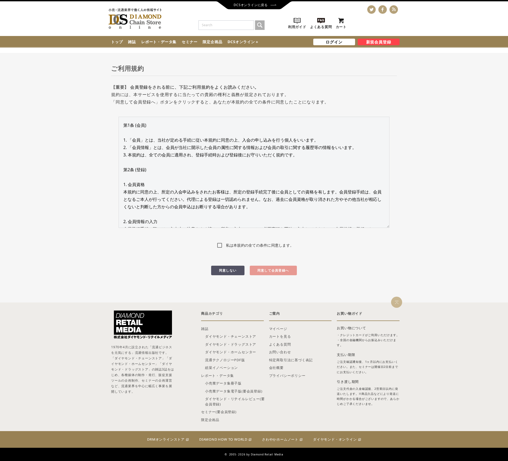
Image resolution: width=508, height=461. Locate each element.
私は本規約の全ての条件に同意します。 (260, 245)
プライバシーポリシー (287, 375)
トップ (117, 41)
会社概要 (276, 367)
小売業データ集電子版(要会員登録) (233, 391)
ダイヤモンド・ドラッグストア (230, 344)
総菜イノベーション (221, 367)
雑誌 (132, 41)
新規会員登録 (378, 41)
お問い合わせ (280, 352)
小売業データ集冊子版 (223, 383)
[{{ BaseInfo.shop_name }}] (135, 18)
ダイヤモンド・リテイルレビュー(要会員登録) (235, 401)
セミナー (189, 41)
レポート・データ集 (158, 41)
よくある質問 (280, 344)
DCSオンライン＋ (243, 41)
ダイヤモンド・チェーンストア (230, 336)
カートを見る (280, 336)
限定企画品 (212, 41)
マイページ (278, 328)
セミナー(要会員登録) (219, 411)
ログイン (334, 41)
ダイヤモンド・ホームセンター (230, 352)
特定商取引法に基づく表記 (291, 360)
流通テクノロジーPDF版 (225, 360)
